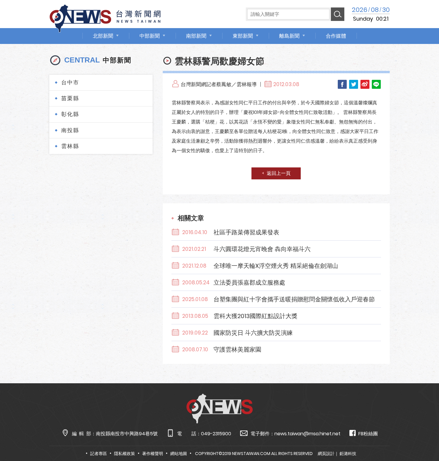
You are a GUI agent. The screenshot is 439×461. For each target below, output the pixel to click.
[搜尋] (337, 14)
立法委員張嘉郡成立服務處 (249, 282)
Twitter (353, 84)
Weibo (364, 84)
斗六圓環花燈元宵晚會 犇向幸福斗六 (262, 249)
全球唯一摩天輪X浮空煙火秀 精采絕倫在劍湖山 (276, 266)
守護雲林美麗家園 (237, 349)
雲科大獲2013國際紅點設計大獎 (255, 316)
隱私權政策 (124, 454)
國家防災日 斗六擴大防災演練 (253, 333)
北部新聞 (103, 35)
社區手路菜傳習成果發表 (246, 232)
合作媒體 (336, 35)
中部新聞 (149, 35)
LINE (376, 84)
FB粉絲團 (368, 433)
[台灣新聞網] (105, 17)
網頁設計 (326, 454)
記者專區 (98, 454)
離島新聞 (289, 35)
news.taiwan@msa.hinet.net (307, 433)
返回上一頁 (279, 173)
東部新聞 (243, 35)
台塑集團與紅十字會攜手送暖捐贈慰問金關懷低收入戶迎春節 (294, 299)
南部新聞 (196, 35)
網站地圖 (178, 454)
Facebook (342, 84)
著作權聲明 (152, 454)
